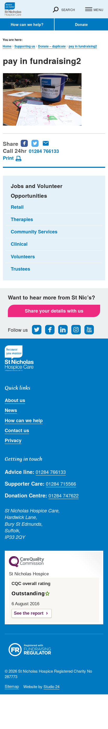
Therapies (22, 219)
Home (7, 46)
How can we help (24, 420)
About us (15, 400)
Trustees (20, 268)
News (11, 410)
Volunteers (23, 256)
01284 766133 (44, 151)
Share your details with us (54, 310)
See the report (29, 613)
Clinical (19, 243)
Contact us (17, 430)
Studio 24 (52, 686)
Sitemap (12, 686)
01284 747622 (63, 495)
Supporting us (24, 46)
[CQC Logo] (26, 566)
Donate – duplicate (52, 46)
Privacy (13, 440)
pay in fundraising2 (83, 46)
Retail (17, 206)
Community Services (34, 231)
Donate (81, 24)
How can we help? (27, 24)
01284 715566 (61, 483)
